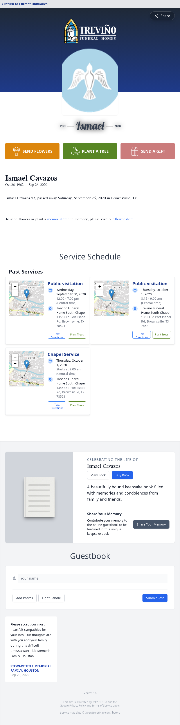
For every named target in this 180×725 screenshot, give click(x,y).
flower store (124, 218)
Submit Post (155, 598)
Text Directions (57, 335)
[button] (26, 293)
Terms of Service (102, 705)
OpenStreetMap (94, 712)
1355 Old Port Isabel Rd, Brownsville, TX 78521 (71, 321)
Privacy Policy (77, 705)
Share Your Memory (151, 524)
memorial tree (58, 218)
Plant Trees (77, 334)
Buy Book (122, 475)
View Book (98, 475)
